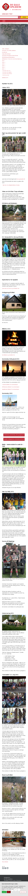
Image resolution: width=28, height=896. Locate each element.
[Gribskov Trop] (11, 6)
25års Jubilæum (5, 48)
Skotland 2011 (5, 77)
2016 (3, 62)
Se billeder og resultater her (8, 355)
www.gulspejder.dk (21, 179)
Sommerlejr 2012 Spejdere (6, 72)
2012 (3, 69)
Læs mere (23, 892)
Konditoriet (4, 52)
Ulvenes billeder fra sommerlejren (10, 384)
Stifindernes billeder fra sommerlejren (10, 386)
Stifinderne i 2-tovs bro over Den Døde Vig (12, 59)
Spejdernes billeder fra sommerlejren (10, 389)
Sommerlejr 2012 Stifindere (7, 73)
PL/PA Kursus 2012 (5, 75)
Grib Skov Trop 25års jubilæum (9, 50)
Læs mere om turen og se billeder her (10, 288)
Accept (4, 892)
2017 (3, 60)
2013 (3, 67)
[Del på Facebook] (5, 868)
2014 (3, 65)
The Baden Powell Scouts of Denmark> (12, 880)
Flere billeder (5, 861)
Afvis (9, 892)
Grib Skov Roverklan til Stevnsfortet (10, 55)
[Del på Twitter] (3, 868)
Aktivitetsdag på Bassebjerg (8, 57)
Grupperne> (7, 877)
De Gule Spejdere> (8, 879)
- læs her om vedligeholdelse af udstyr (11, 185)
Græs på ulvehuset (6, 53)
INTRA (24, 17)
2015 (3, 64)
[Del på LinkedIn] (8, 868)
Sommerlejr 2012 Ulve (6, 70)
